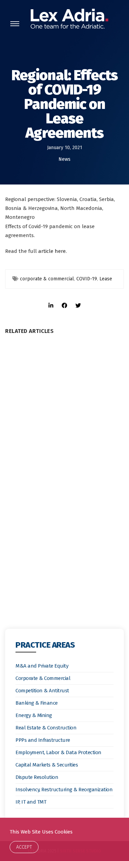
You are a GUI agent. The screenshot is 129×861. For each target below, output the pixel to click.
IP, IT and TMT (30, 802)
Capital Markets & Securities (46, 765)
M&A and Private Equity (41, 666)
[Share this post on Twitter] (78, 299)
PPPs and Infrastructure (42, 740)
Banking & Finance (36, 703)
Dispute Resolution (36, 777)
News (64, 159)
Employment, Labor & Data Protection (58, 752)
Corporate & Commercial (42, 678)
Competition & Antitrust (42, 690)
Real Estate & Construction (45, 728)
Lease (105, 279)
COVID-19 (86, 279)
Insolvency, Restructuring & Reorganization (63, 789)
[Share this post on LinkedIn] (51, 299)
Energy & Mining (33, 715)
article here (52, 251)
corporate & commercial (47, 279)
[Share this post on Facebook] (64, 299)
